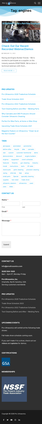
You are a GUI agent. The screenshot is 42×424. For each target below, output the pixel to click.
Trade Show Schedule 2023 (13, 99)
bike (23, 149)
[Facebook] (3, 420)
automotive (27, 146)
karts (23, 166)
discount (19, 156)
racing (5, 173)
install (5, 166)
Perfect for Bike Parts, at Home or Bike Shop (19, 121)
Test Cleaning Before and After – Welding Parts (20, 109)
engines (6, 159)
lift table (30, 166)
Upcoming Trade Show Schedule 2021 (17, 126)
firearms (15, 163)
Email (5, 211)
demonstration (8, 156)
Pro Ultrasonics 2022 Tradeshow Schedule (19, 104)
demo (36, 153)
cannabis (31, 149)
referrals (13, 173)
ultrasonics (23, 183)
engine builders (30, 156)
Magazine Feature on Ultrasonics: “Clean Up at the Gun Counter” (20, 132)
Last (23, 207)
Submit (6, 244)
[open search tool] (35, 3)
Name (5, 200)
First (3, 207)
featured (6, 163)
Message (6, 220)
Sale (20, 173)
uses (4, 186)
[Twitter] (7, 420)
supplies (6, 180)
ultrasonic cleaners (9, 183)
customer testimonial (23, 153)
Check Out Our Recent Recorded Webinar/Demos (17, 47)
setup (27, 173)
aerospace (6, 146)
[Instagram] (15, 420)
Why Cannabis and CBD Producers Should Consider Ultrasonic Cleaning (18, 115)
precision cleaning (32, 170)
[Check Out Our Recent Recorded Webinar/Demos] (21, 32)
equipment (15, 159)
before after (7, 149)
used (31, 183)
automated (17, 146)
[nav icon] (39, 3)
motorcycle (7, 170)
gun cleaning (24, 163)
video (11, 186)
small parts (6, 176)
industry (35, 163)
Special (15, 176)
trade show (25, 180)
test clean (15, 180)
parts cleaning (18, 170)
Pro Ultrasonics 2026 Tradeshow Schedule (19, 94)
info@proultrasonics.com (12, 266)
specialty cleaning (27, 176)
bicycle (16, 149)
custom (11, 153)
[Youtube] (11, 420)
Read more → (9, 70)
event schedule (27, 159)
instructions (14, 166)
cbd (4, 153)
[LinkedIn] (19, 420)
